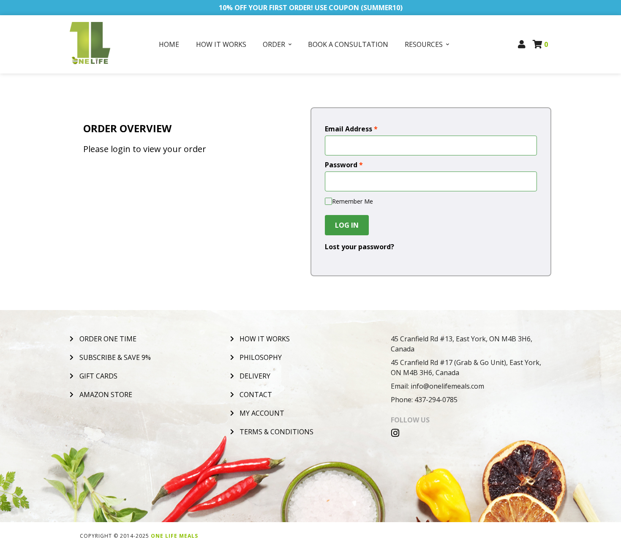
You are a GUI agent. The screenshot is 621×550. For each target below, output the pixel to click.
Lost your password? (359, 246)
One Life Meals (174, 535)
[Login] (522, 44)
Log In (347, 225)
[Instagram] (395, 433)
